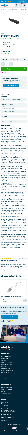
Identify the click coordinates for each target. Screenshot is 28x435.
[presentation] (22, 254)
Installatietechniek (5, 368)
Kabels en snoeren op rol (7, 370)
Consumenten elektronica (7, 362)
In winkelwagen (7, 69)
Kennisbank (4, 395)
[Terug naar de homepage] (4, 5)
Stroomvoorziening (5, 374)
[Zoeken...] (16, 5)
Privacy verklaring (20, 430)
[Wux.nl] (27, 428)
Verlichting (3, 378)
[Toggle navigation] (24, 5)
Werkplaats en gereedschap (7, 380)
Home (2, 9)
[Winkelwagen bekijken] (20, 5)
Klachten (3, 391)
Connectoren (15, 9)
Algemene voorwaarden (9, 430)
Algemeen (4, 96)
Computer (3, 360)
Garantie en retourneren (6, 387)
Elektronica (8, 9)
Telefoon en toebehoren (7, 376)
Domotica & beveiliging (6, 364)
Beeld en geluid (4, 358)
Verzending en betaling (6, 389)
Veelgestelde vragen (6, 393)
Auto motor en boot (6, 356)
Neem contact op (10, 317)
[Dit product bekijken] (14, 286)
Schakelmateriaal (5, 372)
